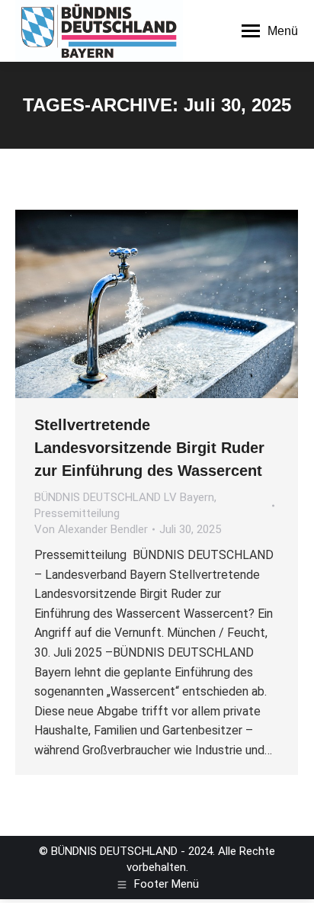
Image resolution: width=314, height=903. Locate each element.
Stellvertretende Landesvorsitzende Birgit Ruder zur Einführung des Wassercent (149, 447)
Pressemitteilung (77, 513)
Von (91, 529)
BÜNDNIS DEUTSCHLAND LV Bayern (124, 497)
